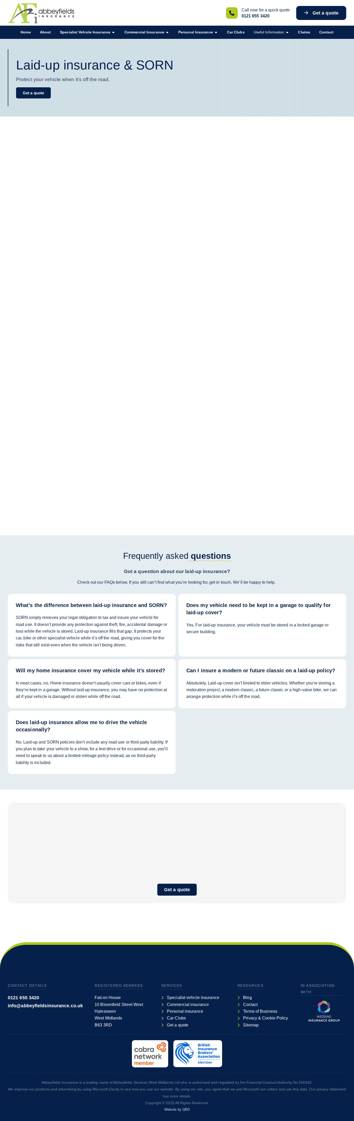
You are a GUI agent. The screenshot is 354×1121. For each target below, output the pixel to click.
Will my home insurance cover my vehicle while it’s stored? (90, 670)
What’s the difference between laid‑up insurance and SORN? (91, 605)
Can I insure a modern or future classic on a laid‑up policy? (260, 670)
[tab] (91, 601)
